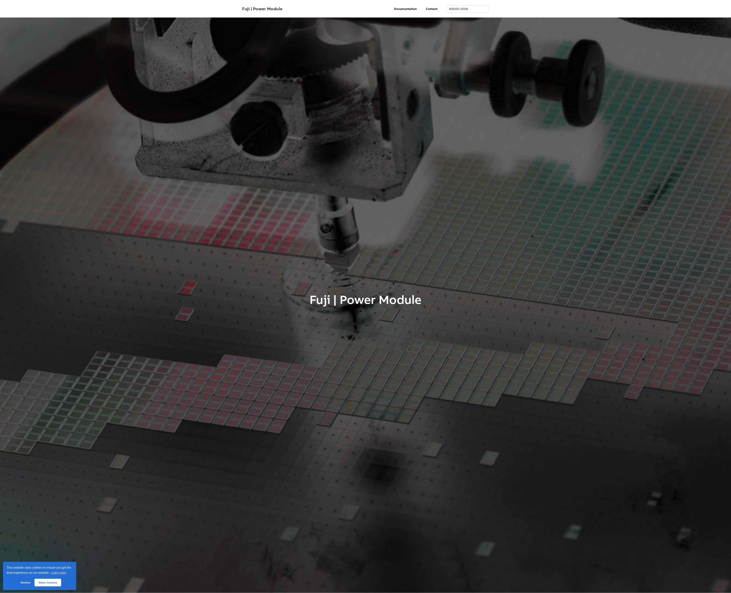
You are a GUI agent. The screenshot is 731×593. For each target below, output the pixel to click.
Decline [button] (25, 582)
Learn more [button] (58, 572)
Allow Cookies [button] (47, 582)
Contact (431, 9)
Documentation (405, 9)
